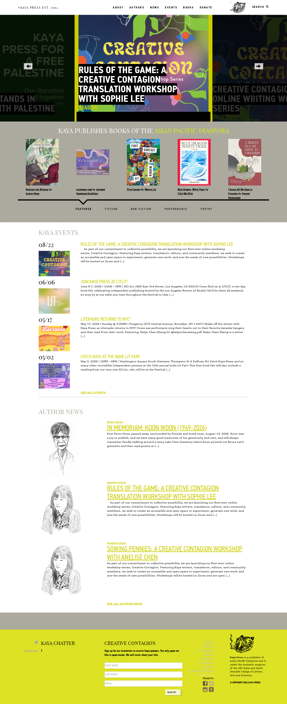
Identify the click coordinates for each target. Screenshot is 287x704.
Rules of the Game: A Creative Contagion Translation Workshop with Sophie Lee (127, 84)
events (171, 7)
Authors (136, 7)
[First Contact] (143, 162)
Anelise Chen (116, 482)
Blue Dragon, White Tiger (191, 189)
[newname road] (92, 162)
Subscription (202, 671)
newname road (84, 189)
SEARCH (258, 7)
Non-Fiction (141, 209)
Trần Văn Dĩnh (185, 193)
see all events (93, 392)
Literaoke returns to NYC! (105, 319)
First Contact (134, 189)
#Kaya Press (29, 7)
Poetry (206, 209)
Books (188, 7)
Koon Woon (115, 422)
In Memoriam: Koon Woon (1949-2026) (157, 427)
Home (209, 642)
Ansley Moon (32, 193)
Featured (84, 209)
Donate (206, 7)
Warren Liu (150, 189)
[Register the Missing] (42, 162)
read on (88, 107)
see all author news (124, 604)
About (118, 7)
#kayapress (208, 678)
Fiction (111, 209)
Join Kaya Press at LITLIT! (104, 282)
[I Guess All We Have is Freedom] (244, 162)
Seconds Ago (31, 651)
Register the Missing (37, 189)
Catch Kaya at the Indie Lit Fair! (110, 357)
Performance (176, 209)
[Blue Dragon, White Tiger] (194, 162)
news (154, 7)
